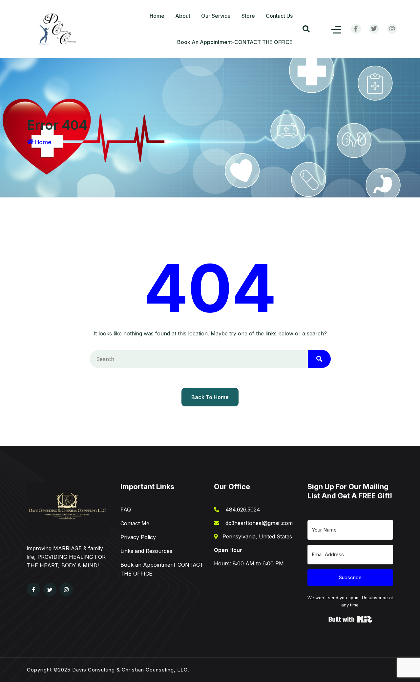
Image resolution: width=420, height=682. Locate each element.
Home (157, 15)
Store (248, 15)
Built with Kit (350, 619)
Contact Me (134, 523)
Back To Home (210, 397)
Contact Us (279, 15)
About (182, 15)
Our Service (216, 15)
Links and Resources (146, 551)
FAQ (125, 509)
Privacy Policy (138, 537)
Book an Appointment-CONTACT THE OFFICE (235, 42)
